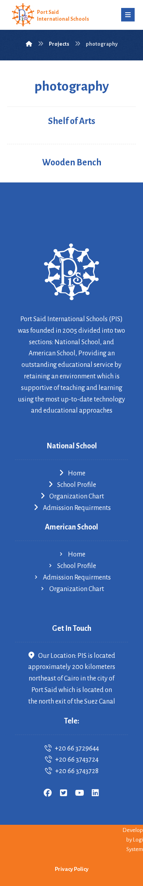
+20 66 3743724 (77, 759)
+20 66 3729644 (77, 748)
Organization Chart (76, 496)
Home (76, 473)
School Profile (76, 485)
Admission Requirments (77, 508)
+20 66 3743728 (77, 771)
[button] (128, 14)
